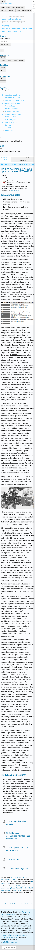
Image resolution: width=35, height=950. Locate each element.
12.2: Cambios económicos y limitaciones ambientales (18, 836)
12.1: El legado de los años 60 (16, 822)
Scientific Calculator (12, 111)
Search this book (5, 38)
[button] (8, 128)
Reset (3, 58)
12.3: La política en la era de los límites (17, 849)
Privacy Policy (6, 935)
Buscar (3, 947)
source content (17, 890)
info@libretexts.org (9, 942)
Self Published (15, 190)
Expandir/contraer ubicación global (33, 164)
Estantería (20, 164)
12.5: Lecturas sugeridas (17, 868)
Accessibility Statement (9, 937)
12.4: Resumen (13, 859)
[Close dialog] (1, 148)
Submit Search (5, 44)
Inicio (9, 164)
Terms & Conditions (19, 935)
